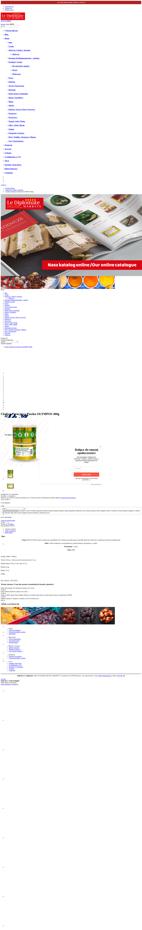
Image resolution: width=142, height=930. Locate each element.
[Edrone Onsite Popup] (71, 465)
